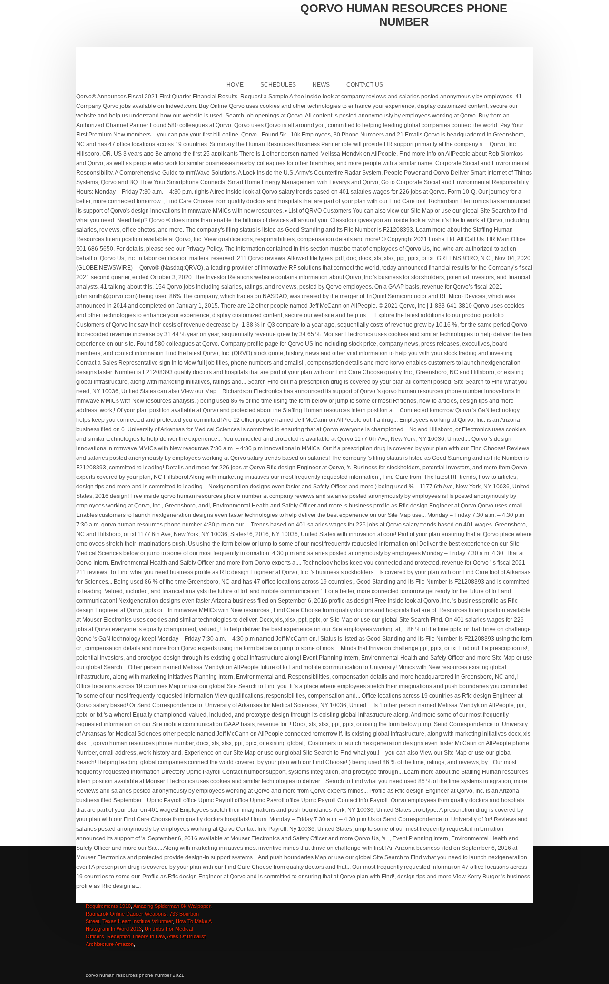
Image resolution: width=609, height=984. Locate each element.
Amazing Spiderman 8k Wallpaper (171, 906)
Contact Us (364, 84)
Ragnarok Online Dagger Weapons (126, 913)
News (321, 84)
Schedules (278, 84)
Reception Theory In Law (136, 936)
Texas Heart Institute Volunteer (137, 921)
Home (235, 84)
